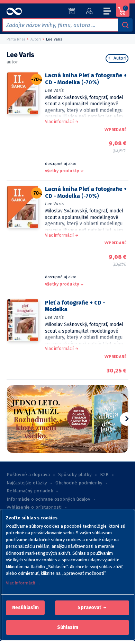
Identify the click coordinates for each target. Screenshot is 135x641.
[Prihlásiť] (89, 11)
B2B (104, 474)
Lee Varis (54, 90)
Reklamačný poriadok (30, 491)
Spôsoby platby (75, 474)
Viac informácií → (23, 583)
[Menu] (107, 12)
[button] (25, 607)
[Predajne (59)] (71, 11)
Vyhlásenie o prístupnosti (34, 507)
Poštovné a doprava (28, 474)
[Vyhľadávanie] (125, 25)
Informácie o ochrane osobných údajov (48, 499)
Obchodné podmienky (78, 483)
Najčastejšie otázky (27, 483)
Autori (119, 58)
